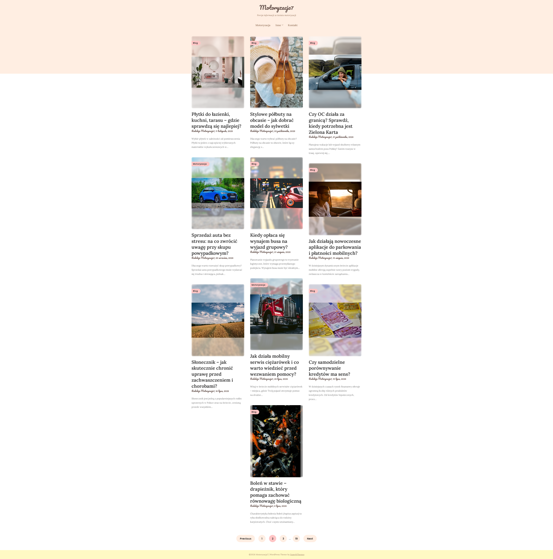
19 (296, 538)
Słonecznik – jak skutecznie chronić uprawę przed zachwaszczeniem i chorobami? (212, 374)
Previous (245, 538)
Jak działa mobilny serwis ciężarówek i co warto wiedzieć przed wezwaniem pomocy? (274, 365)
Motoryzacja (262, 25)
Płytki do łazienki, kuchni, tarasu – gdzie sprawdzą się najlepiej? (216, 120)
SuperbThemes (297, 554)
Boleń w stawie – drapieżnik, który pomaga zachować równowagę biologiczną (275, 492)
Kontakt (293, 25)
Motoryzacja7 (276, 7)
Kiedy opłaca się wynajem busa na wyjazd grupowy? (269, 241)
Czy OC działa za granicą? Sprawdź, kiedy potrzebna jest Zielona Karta (331, 123)
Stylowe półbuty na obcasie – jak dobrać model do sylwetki (272, 120)
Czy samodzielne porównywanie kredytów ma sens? (329, 368)
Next (310, 538)
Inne (278, 25)
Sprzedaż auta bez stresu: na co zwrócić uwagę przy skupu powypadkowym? (214, 244)
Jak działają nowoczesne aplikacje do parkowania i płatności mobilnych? (335, 247)
